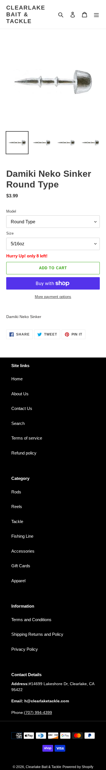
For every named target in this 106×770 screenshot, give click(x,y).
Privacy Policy (24, 649)
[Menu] (96, 14)
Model (11, 211)
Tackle (17, 521)
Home (17, 378)
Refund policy (23, 453)
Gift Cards (20, 565)
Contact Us (21, 408)
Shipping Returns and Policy (37, 634)
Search (18, 423)
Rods (16, 491)
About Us (20, 393)
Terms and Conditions (31, 619)
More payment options (53, 297)
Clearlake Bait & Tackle (25, 14)
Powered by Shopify (77, 767)
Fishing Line (22, 536)
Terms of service (26, 438)
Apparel (18, 580)
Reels (16, 506)
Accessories (22, 551)
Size (10, 233)
